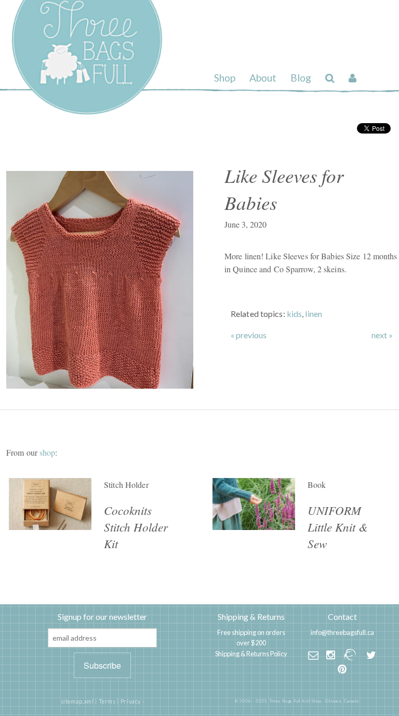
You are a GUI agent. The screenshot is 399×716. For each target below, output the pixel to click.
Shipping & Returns (251, 616)
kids (294, 314)
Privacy (131, 701)
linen (313, 314)
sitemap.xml (77, 701)
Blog (300, 78)
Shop (224, 78)
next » (382, 335)
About (262, 78)
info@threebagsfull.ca (342, 632)
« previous (249, 335)
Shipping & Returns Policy (251, 653)
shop (47, 452)
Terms (107, 701)
